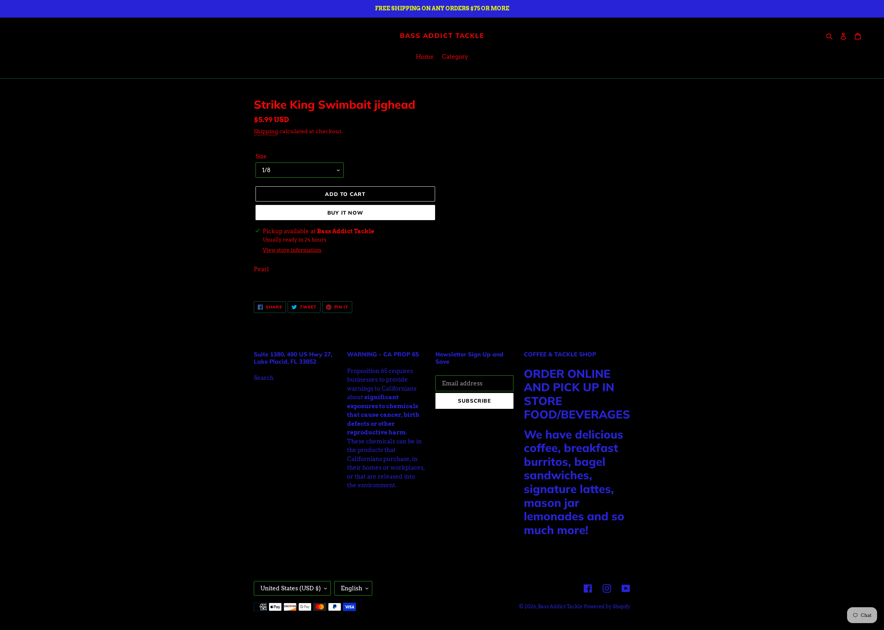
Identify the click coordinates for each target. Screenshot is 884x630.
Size (261, 156)
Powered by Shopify (607, 606)
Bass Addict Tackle (442, 36)
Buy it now (345, 212)
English (351, 588)
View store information (292, 250)
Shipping (266, 131)
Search (263, 377)
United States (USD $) (290, 588)
